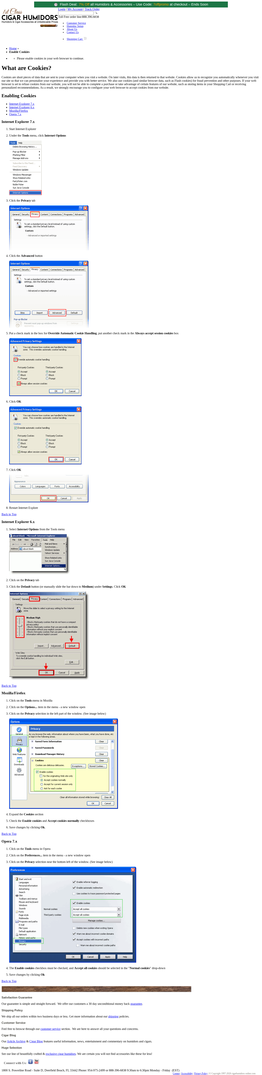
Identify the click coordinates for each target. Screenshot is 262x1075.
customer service (50, 1029)
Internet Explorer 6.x (21, 107)
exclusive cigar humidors (61, 1053)
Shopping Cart (75, 39)
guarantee (136, 1003)
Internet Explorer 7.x (21, 103)
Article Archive (16, 1041)
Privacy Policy (201, 1073)
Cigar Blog (36, 1041)
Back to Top (9, 514)
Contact (176, 1073)
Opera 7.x (15, 114)
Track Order (92, 9)
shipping (113, 1016)
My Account (75, 9)
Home (13, 48)
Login (61, 9)
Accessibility (187, 1073)
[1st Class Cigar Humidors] (30, 26)
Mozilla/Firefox (18, 110)
